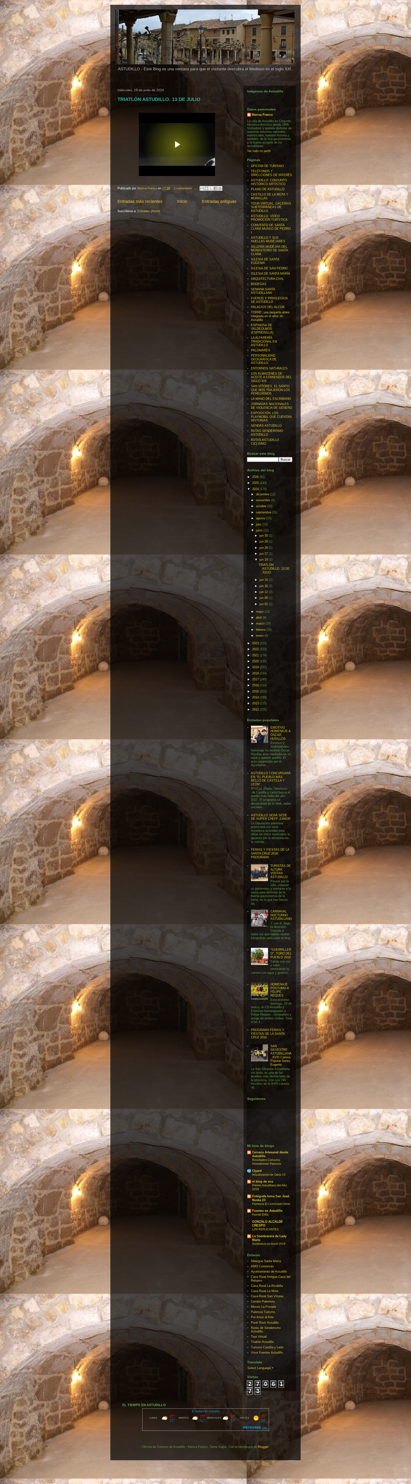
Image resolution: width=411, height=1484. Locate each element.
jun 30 (264, 535)
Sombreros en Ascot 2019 (268, 1243)
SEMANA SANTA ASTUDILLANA (263, 291)
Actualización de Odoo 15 (268, 1174)
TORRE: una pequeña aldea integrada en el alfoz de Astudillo (270, 315)
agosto (261, 518)
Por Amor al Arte (262, 1317)
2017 (256, 679)
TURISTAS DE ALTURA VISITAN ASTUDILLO (280, 871)
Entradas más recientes (139, 201)
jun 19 (264, 559)
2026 (256, 477)
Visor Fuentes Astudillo (267, 1352)
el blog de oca (262, 1181)
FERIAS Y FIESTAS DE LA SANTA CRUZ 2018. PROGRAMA (270, 853)
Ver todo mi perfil (258, 151)
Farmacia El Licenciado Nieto (271, 1204)
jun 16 (264, 580)
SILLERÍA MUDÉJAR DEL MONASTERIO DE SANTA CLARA (269, 250)
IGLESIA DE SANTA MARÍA (270, 273)
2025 (256, 483)
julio (259, 524)
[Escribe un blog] (206, 188)
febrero (261, 629)
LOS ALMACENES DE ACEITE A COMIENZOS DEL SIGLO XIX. (271, 377)
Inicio (182, 201)
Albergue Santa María (266, 1261)
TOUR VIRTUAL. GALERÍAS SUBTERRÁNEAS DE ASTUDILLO (271, 207)
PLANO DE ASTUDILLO (267, 189)
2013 (256, 703)
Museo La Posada (263, 1306)
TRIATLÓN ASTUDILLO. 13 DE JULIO (159, 99)
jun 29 (264, 541)
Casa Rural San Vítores (267, 1296)
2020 (256, 661)
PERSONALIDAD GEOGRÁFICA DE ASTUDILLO (264, 359)
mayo (260, 611)
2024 (256, 489)
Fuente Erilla (260, 1214)
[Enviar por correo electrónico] (202, 188)
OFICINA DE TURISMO (267, 166)
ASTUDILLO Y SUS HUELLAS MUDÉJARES (268, 239)
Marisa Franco (262, 114)
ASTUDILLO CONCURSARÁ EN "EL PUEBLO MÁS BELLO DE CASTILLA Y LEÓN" (271, 778)
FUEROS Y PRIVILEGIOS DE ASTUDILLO (269, 300)
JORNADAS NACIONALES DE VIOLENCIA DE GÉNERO (271, 406)
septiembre (264, 512)
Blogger (263, 1447)
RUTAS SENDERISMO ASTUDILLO (267, 432)
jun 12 (264, 592)
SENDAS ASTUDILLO (266, 425)
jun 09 (264, 598)
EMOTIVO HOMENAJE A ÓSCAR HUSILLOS (280, 733)
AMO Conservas (262, 1266)
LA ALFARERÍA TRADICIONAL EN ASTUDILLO (264, 341)
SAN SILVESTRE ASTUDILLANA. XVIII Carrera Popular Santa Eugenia (281, 1055)
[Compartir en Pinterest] (220, 188)
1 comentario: (184, 188)
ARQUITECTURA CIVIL (267, 279)
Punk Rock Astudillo (265, 1322)
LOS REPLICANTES (265, 1229)
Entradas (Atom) (148, 211)
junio (259, 530)
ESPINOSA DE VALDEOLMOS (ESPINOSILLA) (262, 328)
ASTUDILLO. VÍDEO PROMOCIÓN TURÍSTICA (269, 218)
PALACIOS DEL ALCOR (267, 307)
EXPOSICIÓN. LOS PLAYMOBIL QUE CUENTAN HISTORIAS (271, 416)
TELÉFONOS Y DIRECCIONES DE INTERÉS (271, 173)
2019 (256, 667)
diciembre (263, 494)
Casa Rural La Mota (264, 1291)
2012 (256, 709)
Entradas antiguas (219, 201)
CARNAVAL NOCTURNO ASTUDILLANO (281, 915)
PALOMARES (260, 350)
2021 (256, 655)
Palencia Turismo (263, 1312)
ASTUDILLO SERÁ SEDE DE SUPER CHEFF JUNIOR (270, 817)
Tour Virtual (259, 1336)
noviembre (263, 500)
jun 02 (264, 604)
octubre (261, 506)
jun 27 (264, 553)
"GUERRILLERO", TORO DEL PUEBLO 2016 (281, 953)
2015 (256, 691)
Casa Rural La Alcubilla (267, 1286)
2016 (256, 685)
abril (259, 617)
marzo (260, 623)
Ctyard (257, 1171)
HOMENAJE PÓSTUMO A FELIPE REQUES (279, 990)
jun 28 (264, 547)
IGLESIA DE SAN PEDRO (269, 268)
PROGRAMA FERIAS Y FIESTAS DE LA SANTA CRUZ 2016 (268, 1033)
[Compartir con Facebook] (215, 188)
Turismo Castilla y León (267, 1347)
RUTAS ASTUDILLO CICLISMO (265, 441)
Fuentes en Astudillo (267, 1210)
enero (260, 635)
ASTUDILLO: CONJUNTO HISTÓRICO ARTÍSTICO (269, 182)
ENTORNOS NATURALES (269, 368)
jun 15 (264, 586)
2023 (256, 643)
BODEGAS (258, 284)
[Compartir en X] (211, 188)
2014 (256, 697)
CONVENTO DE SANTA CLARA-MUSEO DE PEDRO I (271, 228)
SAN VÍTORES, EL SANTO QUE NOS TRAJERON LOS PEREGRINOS (270, 389)
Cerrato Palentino (263, 1301)
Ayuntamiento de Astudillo (269, 1271)
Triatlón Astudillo (262, 1342)
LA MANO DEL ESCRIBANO (271, 399)
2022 (256, 649)
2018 (256, 673)
